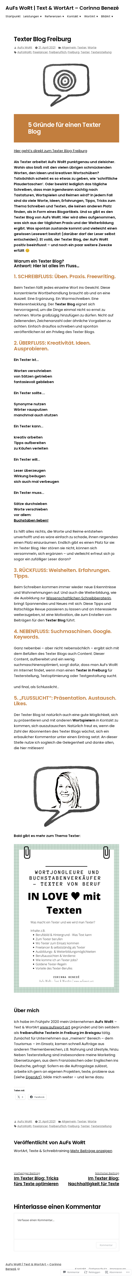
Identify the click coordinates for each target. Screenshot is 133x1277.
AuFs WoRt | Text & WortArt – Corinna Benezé (62, 8)
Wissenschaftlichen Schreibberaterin (78, 598)
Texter (81, 48)
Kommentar (106, 1245)
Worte (92, 48)
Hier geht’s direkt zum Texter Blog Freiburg (50, 150)
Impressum (118, 1269)
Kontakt (72, 16)
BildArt (105, 16)
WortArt (89, 16)
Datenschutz (98, 1269)
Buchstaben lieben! (31, 520)
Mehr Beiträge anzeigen (91, 1150)
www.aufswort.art (55, 1027)
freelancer (40, 52)
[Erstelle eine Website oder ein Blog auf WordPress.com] (18, 1269)
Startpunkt (13, 16)
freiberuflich (57, 52)
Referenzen (53, 16)
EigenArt (33, 1077)
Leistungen (31, 16)
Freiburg (73, 52)
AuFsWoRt (24, 52)
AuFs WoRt (24, 48)
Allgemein (69, 48)
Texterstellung (101, 52)
